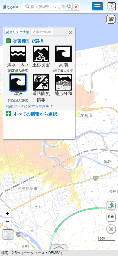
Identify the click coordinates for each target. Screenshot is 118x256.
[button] (7, 213)
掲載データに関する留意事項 (29, 106)
